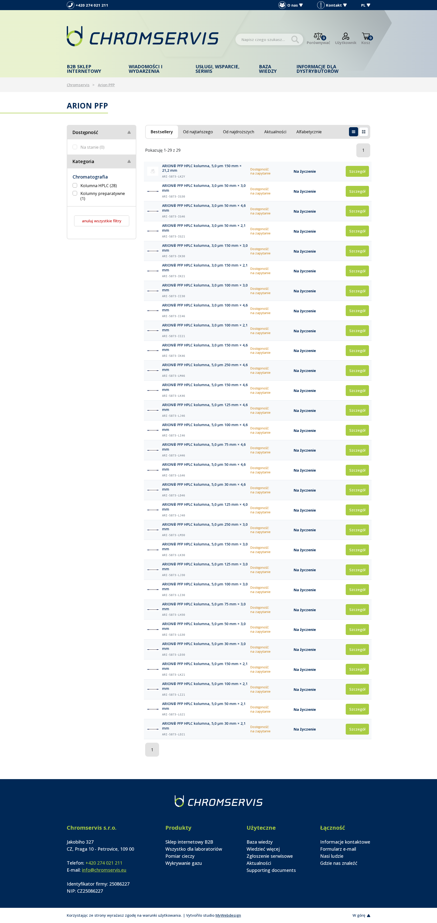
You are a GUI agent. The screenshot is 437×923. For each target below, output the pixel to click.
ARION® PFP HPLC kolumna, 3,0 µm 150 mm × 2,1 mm (205, 267)
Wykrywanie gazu (183, 863)
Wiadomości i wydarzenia (145, 68)
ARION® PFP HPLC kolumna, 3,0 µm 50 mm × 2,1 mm (204, 228)
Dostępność (85, 132)
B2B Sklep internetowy (84, 68)
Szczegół (357, 171)
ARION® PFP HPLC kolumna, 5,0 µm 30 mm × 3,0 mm (204, 646)
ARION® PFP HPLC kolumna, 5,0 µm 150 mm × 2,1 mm (205, 666)
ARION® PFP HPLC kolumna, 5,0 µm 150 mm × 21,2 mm (202, 168)
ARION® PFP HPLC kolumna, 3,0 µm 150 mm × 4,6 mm (205, 347)
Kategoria (83, 161)
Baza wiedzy (268, 68)
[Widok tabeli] (353, 131)
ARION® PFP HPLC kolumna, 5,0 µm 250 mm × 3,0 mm (205, 527)
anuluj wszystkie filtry (101, 220)
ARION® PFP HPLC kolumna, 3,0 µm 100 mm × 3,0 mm (205, 287)
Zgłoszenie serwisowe (270, 856)
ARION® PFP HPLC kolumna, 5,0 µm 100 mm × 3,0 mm (205, 586)
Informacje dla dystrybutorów (317, 68)
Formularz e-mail (338, 849)
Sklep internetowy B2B (189, 842)
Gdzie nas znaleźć (338, 863)
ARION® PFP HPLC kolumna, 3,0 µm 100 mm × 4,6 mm (205, 307)
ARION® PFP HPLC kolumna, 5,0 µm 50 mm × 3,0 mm (204, 626)
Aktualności (259, 863)
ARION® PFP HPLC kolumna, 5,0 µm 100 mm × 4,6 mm (205, 427)
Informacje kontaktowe (345, 842)
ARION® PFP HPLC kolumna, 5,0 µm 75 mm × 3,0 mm (204, 606)
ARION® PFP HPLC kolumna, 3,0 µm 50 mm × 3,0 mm (204, 188)
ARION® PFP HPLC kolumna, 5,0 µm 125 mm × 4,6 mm (205, 407)
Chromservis (78, 84)
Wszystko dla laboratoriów (193, 849)
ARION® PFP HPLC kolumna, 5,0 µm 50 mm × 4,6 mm (204, 467)
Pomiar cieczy (179, 856)
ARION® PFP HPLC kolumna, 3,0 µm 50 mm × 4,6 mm (204, 208)
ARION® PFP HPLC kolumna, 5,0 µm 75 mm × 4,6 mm (204, 447)
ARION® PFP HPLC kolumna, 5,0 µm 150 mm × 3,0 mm (205, 546)
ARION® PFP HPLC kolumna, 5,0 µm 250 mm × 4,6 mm (205, 367)
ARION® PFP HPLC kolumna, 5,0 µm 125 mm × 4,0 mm (205, 507)
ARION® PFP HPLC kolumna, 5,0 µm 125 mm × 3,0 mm (205, 566)
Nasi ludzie (331, 856)
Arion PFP (106, 84)
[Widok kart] (363, 131)
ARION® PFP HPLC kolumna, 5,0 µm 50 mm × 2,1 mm (204, 706)
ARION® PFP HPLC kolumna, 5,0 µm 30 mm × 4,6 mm (204, 487)
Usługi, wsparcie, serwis (217, 68)
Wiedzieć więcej (263, 849)
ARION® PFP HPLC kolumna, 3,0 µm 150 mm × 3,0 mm (205, 248)
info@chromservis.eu (104, 870)
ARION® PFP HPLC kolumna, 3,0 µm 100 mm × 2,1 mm (205, 327)
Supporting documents (271, 870)
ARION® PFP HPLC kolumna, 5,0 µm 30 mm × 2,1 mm (204, 726)
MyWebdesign (228, 915)
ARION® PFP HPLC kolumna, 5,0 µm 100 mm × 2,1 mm (205, 686)
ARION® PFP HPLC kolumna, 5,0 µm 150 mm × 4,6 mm (205, 387)
